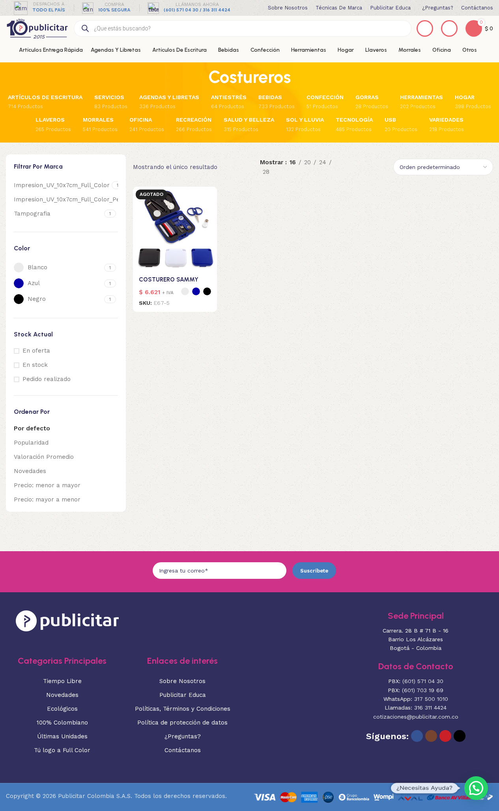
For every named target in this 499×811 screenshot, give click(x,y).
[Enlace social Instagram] (431, 736)
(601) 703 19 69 (422, 690)
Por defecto (32, 428)
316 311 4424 (430, 707)
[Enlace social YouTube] (445, 736)
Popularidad (31, 442)
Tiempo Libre (62, 681)
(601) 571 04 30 (422, 681)
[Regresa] (198, 77)
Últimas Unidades (62, 736)
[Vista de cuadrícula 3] (368, 159)
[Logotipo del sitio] (37, 28)
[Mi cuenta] (449, 28)
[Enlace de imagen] (67, 620)
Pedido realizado (46, 379)
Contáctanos (182, 750)
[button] (476, 788)
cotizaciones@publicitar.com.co (415, 716)
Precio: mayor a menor (47, 499)
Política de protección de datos (182, 722)
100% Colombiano (62, 722)
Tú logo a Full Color (62, 750)
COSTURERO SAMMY (168, 279)
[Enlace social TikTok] (459, 736)
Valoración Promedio (44, 456)
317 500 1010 (431, 699)
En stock (35, 364)
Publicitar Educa (182, 694)
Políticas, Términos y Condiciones (182, 708)
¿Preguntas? (182, 736)
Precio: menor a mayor (47, 485)
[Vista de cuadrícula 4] (355, 174)
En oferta (36, 350)
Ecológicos (62, 708)
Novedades (30, 471)
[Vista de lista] (355, 159)
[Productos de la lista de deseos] (425, 28)
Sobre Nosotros (182, 681)
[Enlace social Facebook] (417, 736)
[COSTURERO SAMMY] (175, 229)
